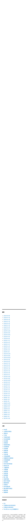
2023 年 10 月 (7, 380)
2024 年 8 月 (7, 361)
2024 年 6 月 (7, 365)
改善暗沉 (6, 484)
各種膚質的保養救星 (8, 458)
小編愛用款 (6, 467)
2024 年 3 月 (7, 371)
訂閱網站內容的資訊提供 (9, 505)
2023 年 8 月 (7, 384)
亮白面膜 (6, 441)
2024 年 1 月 (7, 374)
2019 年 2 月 (7, 399)
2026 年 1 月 (7, 329)
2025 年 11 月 (7, 333)
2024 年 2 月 (7, 372)
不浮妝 (5, 435)
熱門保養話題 (7, 486)
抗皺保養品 (6, 479)
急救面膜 (6, 475)
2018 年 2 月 (7, 414)
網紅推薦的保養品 (8, 488)
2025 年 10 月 (7, 334)
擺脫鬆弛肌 (6, 482)
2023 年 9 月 (7, 382)
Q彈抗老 (6, 433)
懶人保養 (6, 477)
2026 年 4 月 (7, 323)
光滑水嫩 (6, 454)
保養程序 (6, 452)
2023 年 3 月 (7, 393)
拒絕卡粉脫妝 (7, 481)
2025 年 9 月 (7, 336)
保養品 (21, 514)
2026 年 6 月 (7, 319)
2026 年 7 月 (7, 317)
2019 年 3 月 (7, 397)
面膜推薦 (6, 492)
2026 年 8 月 (7, 315)
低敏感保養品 (7, 444)
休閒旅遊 (6, 443)
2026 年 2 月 (7, 327)
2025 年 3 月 (7, 348)
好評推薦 (6, 462)
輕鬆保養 (6, 490)
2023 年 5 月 (7, 390)
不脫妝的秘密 (7, 437)
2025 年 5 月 (7, 344)
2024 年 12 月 (7, 353)
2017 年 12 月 (7, 418)
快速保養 (6, 473)
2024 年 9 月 (7, 359)
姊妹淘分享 (6, 465)
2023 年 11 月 (7, 378)
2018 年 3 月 (7, 412)
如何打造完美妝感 (8, 463)
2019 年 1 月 (6, 401)
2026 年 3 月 (7, 325)
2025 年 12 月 (7, 331)
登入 (5, 503)
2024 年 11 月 (7, 355)
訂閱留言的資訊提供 (8, 507)
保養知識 (6, 450)
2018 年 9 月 (7, 407)
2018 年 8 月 (7, 409)
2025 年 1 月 (7, 352)
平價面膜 (6, 469)
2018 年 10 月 (7, 405)
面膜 (17, 514)
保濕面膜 (6, 448)
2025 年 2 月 (7, 350)
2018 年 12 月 (7, 403)
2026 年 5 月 (7, 321)
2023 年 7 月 (7, 386)
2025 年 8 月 (7, 338)
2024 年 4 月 (7, 369)
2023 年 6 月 (7, 388)
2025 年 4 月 (7, 346)
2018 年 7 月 (7, 410)
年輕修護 (6, 471)
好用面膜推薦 (7, 460)
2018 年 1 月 (6, 416)
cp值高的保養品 (7, 431)
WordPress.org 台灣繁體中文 (11, 509)
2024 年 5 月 (7, 367)
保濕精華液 (6, 446)
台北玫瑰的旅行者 (5, 514)
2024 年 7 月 (7, 363)
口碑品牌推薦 (7, 456)
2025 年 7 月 (7, 340)
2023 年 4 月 (7, 391)
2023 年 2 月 (7, 395)
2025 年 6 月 (7, 342)
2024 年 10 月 (7, 357)
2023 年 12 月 (7, 376)
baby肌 (5, 429)
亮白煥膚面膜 (7, 439)
